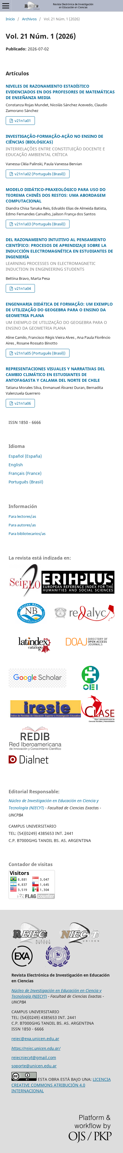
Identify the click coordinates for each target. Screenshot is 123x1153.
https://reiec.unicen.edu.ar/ (35, 1048)
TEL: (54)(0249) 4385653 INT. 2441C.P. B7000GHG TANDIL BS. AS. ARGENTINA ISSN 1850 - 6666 (52, 1023)
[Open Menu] (5, 5)
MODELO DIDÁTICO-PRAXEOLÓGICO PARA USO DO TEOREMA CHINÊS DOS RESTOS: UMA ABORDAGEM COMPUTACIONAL (56, 195)
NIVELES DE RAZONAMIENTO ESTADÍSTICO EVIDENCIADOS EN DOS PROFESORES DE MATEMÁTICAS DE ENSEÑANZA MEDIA (60, 91)
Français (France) (25, 473)
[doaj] (85, 643)
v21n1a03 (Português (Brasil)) (40, 224)
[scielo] (25, 583)
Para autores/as (22, 525)
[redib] (36, 739)
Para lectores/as (22, 516)
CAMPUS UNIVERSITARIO (32, 826)
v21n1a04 (22, 288)
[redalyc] (84, 613)
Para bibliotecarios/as (27, 533)
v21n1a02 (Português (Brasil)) (40, 173)
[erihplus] (77, 583)
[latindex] (33, 643)
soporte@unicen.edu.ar (34, 1066)
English (16, 464)
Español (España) (25, 456)
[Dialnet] (35, 760)
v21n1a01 (22, 120)
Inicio (10, 18)
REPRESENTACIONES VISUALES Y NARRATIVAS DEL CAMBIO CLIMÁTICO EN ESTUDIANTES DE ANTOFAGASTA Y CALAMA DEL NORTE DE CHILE (55, 374)
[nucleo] (31, 613)
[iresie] (37, 678)
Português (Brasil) (26, 482)
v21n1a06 (22, 403)
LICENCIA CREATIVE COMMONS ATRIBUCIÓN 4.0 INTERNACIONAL (61, 1085)
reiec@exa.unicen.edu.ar (35, 1038)
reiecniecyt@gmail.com (33, 1057)
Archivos (29, 18)
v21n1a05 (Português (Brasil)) (40, 353)
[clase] (97, 709)
